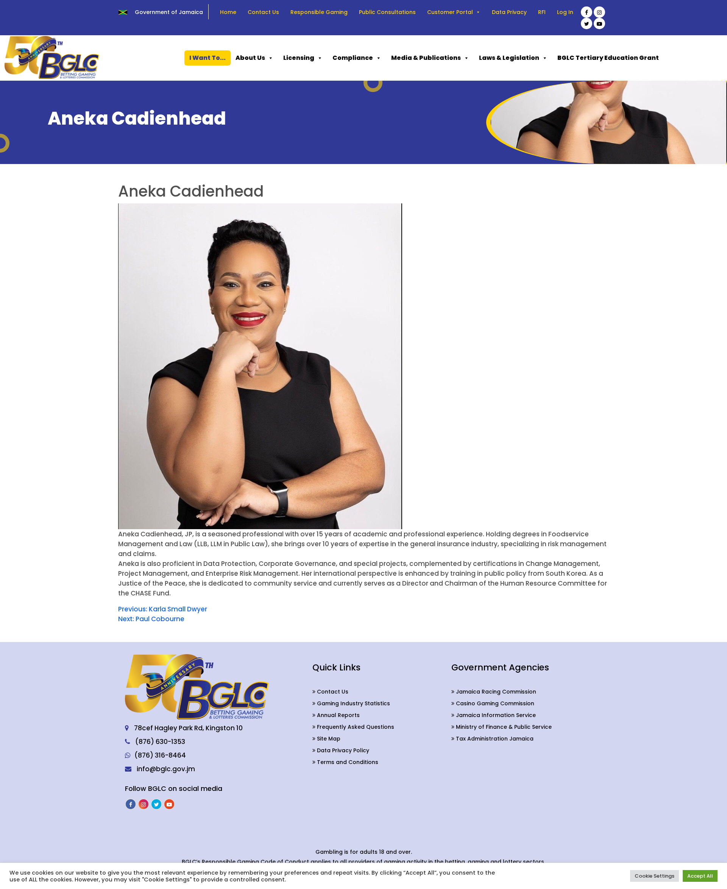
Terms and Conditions (346, 762)
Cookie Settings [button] (654, 876)
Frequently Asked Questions (354, 727)
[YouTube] (599, 23)
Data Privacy (509, 12)
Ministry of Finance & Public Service (503, 727)
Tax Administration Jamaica (494, 738)
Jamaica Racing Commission (495, 691)
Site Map (327, 738)
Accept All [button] (700, 876)
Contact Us (263, 12)
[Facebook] (586, 12)
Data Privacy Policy (342, 750)
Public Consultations (387, 12)
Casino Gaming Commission (494, 703)
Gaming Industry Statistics (352, 703)
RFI (542, 12)
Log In (565, 12)
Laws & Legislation (509, 57)
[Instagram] (599, 12)
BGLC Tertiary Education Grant (608, 57)
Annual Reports (337, 715)
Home (228, 12)
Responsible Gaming (319, 12)
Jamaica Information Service (495, 715)
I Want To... (207, 57)
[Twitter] (586, 23)
